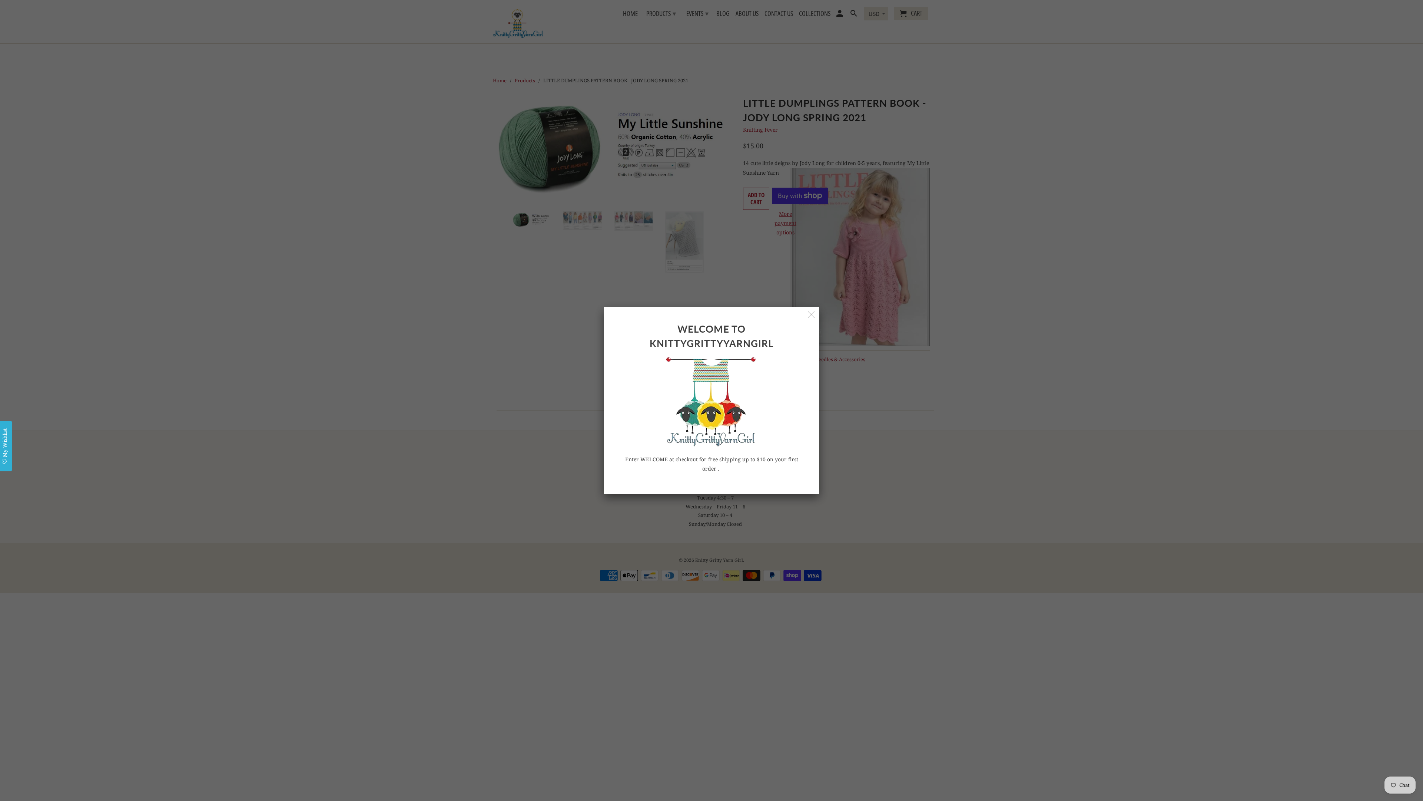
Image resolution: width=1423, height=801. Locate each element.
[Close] (811, 314)
